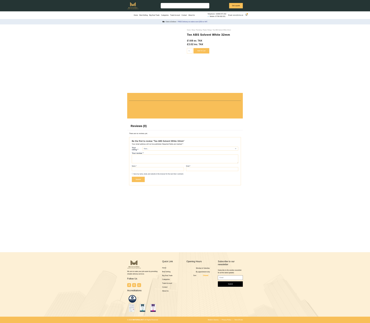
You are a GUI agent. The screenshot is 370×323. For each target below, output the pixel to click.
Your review (138, 153)
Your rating (135, 149)
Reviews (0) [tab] (139, 126)
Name (134, 166)
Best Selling (143, 15)
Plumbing (199, 30)
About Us (191, 15)
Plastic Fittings (207, 30)
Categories (165, 15)
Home (136, 15)
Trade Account (175, 15)
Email (188, 166)
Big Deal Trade (154, 15)
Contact (184, 15)
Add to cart (201, 51)
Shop (193, 30)
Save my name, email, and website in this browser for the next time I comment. (159, 174)
